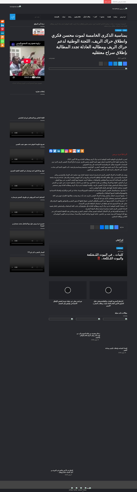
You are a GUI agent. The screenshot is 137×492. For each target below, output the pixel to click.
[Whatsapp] (62, 151)
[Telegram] (78, 151)
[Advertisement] (27, 104)
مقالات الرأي (86, 17)
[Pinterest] (2, 29)
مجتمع (102, 17)
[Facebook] (51, 151)
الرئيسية (123, 24)
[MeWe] (2, 33)
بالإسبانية (56, 17)
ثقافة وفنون (77, 17)
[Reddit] (2, 21)
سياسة (115, 17)
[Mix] (2, 37)
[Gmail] (74, 151)
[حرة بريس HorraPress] (119, 9)
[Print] (70, 151)
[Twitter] (55, 151)
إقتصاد (109, 17)
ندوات (63, 17)
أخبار (95, 17)
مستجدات (118, 30)
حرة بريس (123, 17)
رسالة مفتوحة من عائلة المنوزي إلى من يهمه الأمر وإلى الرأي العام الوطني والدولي (88, 335)
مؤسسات (117, 24)
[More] (82, 151)
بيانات (112, 24)
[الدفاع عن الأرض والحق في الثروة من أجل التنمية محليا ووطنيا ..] (61, 393)
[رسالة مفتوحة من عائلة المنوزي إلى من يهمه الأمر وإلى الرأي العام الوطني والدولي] (88, 325)
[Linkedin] (58, 151)
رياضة (69, 17)
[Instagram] (66, 151)
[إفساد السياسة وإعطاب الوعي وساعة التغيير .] (115, 332)
